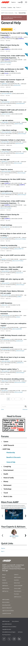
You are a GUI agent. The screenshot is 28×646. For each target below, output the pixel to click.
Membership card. (6, 91)
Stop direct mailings (9, 130)
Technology (7, 489)
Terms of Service (15, 621)
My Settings (3, 7)
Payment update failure (8, 369)
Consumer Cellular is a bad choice (12, 140)
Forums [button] (18, 7)
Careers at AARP (17, 588)
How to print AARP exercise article (12, 255)
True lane (3, 100)
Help (14, 7)
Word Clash (6, 150)
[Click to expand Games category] (2, 441)
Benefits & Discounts (13, 457)
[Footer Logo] (14, 561)
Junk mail (3, 389)
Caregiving (7, 466)
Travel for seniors (6, 169)
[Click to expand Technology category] (2, 489)
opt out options (7, 120)
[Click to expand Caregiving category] (2, 466)
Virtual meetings (6, 225)
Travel (6, 493)
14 (21, 399)
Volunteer (4, 580)
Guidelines (9, 7)
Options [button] (14, 29)
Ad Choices (20, 632)
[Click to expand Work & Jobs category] (2, 496)
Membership (10, 452)
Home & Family (9, 478)
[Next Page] (24, 398)
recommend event (6, 347)
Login (19, 2)
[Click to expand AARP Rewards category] (2, 445)
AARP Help (6, 449)
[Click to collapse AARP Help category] (1, 449)
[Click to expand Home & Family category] (2, 477)
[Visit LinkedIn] (19, 639)
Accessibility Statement (7, 624)
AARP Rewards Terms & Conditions (9, 626)
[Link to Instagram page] (14, 639)
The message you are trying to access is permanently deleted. (12, 17)
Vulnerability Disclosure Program (8, 632)
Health (6, 474)
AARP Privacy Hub (5, 621)
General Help (10, 462)
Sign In (2, 551)
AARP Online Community (7, 13)
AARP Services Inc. (17, 596)
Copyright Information (6, 629)
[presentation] (2, 515)
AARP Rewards (9, 445)
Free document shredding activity (12, 379)
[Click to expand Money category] (2, 481)
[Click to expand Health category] (2, 474)
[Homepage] (5, 2)
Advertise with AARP (18, 585)
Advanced (25, 409)
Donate (3, 577)
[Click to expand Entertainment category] (2, 470)
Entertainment (9, 470)
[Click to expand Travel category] (2, 493)
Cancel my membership (8, 245)
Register (3, 548)
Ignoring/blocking (6, 191)
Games (6, 441)
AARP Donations (6, 303)
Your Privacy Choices (6, 634)
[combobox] (14, 406)
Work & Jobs (8, 496)
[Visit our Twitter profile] (9, 639)
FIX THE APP (4, 159)
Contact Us (16, 574)
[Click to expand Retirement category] (2, 485)
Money (6, 481)
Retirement (7, 485)
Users (2, 409)
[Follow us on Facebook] (4, 639)
